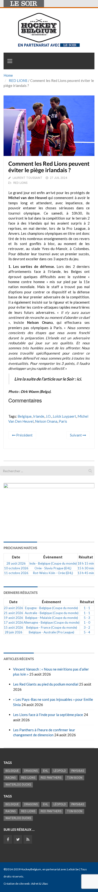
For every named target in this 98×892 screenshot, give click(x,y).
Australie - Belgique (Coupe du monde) (51, 613)
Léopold (60, 770)
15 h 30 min (86, 568)
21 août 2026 (13, 613)
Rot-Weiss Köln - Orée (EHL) (53, 573)
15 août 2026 (13, 627)
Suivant (76, 435)
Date (16, 557)
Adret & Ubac (39, 883)
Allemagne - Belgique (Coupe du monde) (51, 622)
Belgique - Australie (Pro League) (51, 632)
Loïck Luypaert (64, 416)
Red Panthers (51, 777)
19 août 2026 (13, 618)
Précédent (24, 435)
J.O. (48, 416)
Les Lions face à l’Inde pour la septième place (48, 714)
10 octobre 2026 (16, 568)
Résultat (86, 557)
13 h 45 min (86, 573)
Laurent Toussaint (27, 178)
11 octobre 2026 (16, 573)
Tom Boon (74, 777)
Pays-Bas (77, 770)
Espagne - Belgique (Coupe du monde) (51, 608)
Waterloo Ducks (18, 784)
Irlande (38, 416)
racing (10, 777)
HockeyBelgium (31, 869)
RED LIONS (18, 80)
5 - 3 (87, 618)
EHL (45, 770)
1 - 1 (87, 608)
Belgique (25, 416)
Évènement (53, 557)
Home (8, 75)
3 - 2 (87, 627)
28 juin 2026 (13, 632)
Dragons (31, 770)
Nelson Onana (46, 421)
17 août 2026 (13, 622)
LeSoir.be (73, 869)
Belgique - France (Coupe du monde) (51, 627)
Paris (63, 421)
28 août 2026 (16, 563)
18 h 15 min (86, 563)
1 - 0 (87, 622)
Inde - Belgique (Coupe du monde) (53, 563)
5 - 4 (87, 632)
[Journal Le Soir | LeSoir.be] (24, 3)
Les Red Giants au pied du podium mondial (45, 684)
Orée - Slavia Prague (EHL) (52, 568)
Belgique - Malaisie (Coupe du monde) (51, 618)
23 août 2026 (13, 608)
